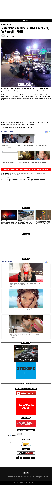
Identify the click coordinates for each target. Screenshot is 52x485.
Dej (22, 173)
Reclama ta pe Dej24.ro (26, 477)
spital (7, 174)
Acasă (5, 477)
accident (11, 173)
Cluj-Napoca (17, 173)
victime (17, 174)
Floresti (31, 173)
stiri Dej (12, 174)
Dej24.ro (26, 173)
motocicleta (38, 173)
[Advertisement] (26, 9)
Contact (18, 477)
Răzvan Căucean (10, 36)
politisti (44, 173)
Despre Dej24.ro (11, 477)
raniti (3, 174)
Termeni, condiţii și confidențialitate (40, 477)
